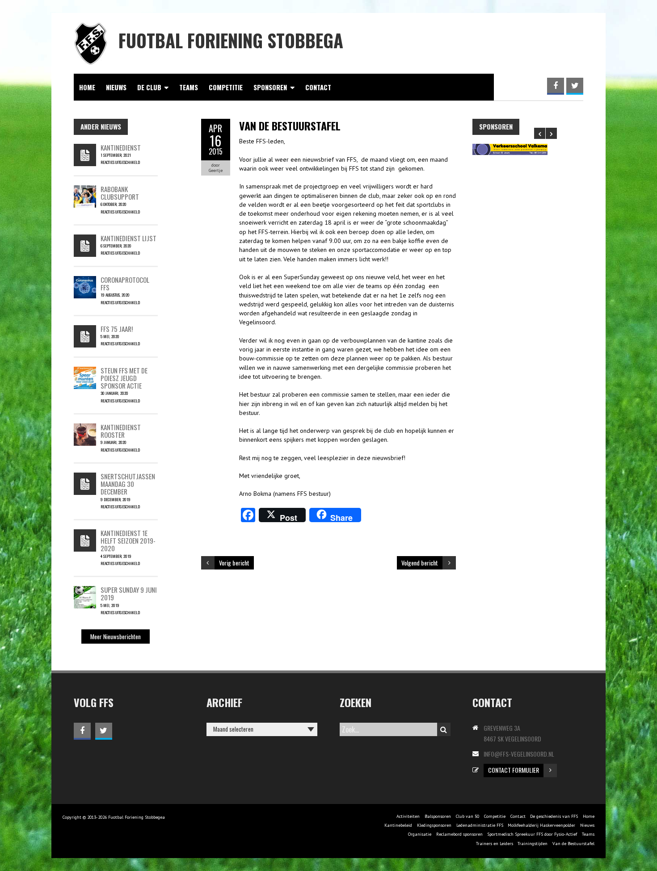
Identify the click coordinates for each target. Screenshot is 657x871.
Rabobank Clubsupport (120, 192)
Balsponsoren (438, 816)
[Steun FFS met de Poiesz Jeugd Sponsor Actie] (85, 371)
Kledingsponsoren (434, 825)
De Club (149, 87)
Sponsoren (270, 87)
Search (444, 729)
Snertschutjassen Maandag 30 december (128, 484)
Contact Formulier (513, 770)
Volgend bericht (419, 562)
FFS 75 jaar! (117, 329)
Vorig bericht (234, 562)
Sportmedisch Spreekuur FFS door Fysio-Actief (532, 834)
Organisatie (419, 834)
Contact (318, 87)
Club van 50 (467, 816)
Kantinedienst (121, 147)
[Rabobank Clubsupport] (85, 190)
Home (87, 87)
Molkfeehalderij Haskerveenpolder (541, 825)
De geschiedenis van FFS (554, 816)
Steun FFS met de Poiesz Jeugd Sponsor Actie (124, 378)
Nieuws (116, 87)
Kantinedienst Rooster (121, 431)
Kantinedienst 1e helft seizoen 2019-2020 (128, 540)
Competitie (226, 87)
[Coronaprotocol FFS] (85, 280)
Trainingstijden (533, 843)
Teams (188, 87)
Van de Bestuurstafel (573, 843)
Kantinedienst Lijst (128, 238)
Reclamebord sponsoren (459, 834)
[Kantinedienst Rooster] (85, 428)
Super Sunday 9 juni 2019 (129, 593)
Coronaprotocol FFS (125, 283)
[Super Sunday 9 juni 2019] (85, 590)
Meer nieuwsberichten (115, 636)
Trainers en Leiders (494, 843)
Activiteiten (408, 816)
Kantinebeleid (398, 825)
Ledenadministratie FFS (479, 825)
